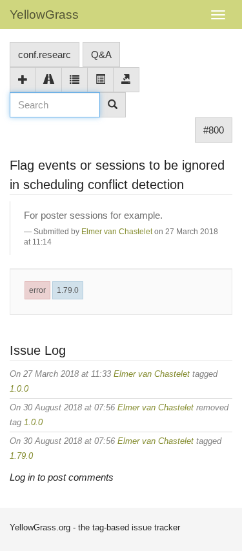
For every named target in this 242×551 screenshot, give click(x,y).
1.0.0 (19, 389)
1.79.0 (68, 290)
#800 (213, 130)
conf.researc (44, 54)
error (37, 290)
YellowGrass (44, 14)
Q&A (101, 54)
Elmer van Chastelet (116, 231)
